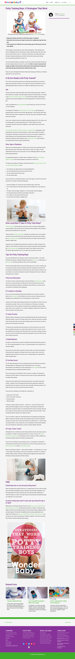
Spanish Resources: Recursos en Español (63, 641)
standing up (15, 296)
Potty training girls (10, 226)
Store (7, 640)
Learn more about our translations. (61, 647)
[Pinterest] (74, 329)
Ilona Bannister (62, 13)
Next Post (68, 622)
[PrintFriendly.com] (74, 332)
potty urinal (9, 262)
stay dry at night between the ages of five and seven (30, 514)
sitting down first (38, 281)
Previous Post (8, 622)
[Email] (74, 334)
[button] (69, 2)
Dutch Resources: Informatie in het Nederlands (63, 644)
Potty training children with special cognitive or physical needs (21, 130)
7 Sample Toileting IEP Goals (14, 601)
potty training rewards (25, 446)
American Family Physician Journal (17, 96)
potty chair (35, 260)
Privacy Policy (8, 643)
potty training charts (10, 446)
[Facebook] (74, 324)
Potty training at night (13, 248)
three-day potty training (13, 238)
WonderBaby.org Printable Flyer (12, 645)
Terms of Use (8, 642)
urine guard (35, 367)
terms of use (36, 34)
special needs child (32, 138)
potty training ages (22, 104)
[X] (74, 327)
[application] (66, 2)
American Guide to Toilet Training (27, 110)
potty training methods (18, 234)
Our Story (7, 638)
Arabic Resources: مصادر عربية (63, 638)
